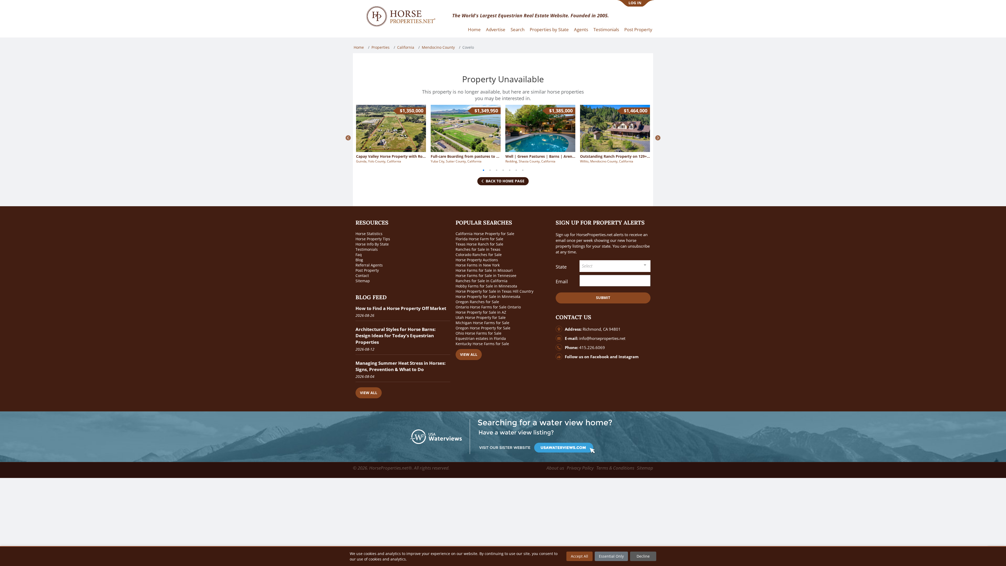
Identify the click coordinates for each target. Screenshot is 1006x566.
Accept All (579, 556)
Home (474, 29)
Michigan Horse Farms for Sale (482, 322)
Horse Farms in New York (478, 265)
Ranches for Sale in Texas (478, 249)
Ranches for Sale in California (481, 280)
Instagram (629, 357)
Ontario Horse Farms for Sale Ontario (488, 306)
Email (562, 281)
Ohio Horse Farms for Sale (478, 333)
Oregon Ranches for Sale (477, 301)
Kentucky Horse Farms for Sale (482, 343)
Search (517, 29)
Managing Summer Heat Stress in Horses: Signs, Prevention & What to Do (401, 366)
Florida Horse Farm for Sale (479, 238)
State (561, 267)
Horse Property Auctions (477, 259)
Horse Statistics (369, 233)
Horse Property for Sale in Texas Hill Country (494, 291)
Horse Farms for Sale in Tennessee (486, 275)
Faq (359, 254)
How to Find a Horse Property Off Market (401, 308)
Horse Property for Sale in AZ (481, 312)
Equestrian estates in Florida (481, 338)
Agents (581, 29)
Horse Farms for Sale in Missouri (484, 270)
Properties (380, 47)
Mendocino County (438, 47)
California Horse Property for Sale (485, 233)
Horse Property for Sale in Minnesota (488, 296)
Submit (603, 297)
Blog (359, 259)
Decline (643, 556)
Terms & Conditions (615, 468)
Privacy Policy (580, 468)
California (405, 47)
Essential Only (611, 556)
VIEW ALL (368, 392)
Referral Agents (369, 265)
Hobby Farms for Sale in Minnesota (486, 286)
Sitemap (363, 280)
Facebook (599, 357)
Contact (362, 275)
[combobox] (615, 266)
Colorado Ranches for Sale (479, 254)
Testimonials (606, 29)
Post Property (638, 29)
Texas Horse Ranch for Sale (479, 244)
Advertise (495, 29)
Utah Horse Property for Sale (481, 317)
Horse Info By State (372, 244)
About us (555, 468)
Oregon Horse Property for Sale (483, 327)
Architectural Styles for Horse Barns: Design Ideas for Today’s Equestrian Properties (396, 335)
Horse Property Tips (373, 238)
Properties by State (549, 29)
